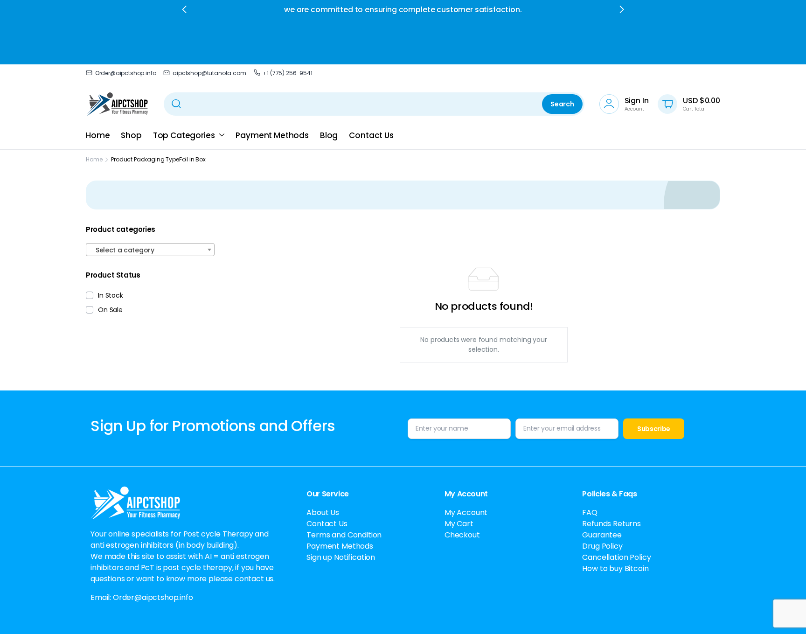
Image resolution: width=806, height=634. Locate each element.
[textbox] (150, 250)
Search (562, 104)
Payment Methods (272, 135)
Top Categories (184, 135)
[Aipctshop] (117, 104)
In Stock (110, 295)
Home (98, 135)
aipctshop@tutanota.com (209, 73)
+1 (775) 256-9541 (287, 73)
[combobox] (150, 249)
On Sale (110, 310)
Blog (329, 135)
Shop (131, 135)
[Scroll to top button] (785, 613)
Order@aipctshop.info (125, 73)
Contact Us (371, 135)
